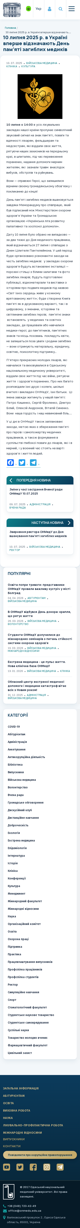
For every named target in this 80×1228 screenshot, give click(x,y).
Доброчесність (18, 825)
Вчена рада (17, 507)
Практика (14, 954)
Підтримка (15, 947)
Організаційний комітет (24, 924)
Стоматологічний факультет (27, 1007)
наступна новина (47, 523)
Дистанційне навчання (23, 818)
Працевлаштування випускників (30, 962)
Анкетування (16, 749)
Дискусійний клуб (20, 810)
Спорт (12, 1000)
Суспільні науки (18, 1030)
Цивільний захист (20, 1053)
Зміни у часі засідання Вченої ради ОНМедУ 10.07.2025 (36, 491)
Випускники (16, 772)
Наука (12, 916)
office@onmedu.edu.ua (24, 1210)
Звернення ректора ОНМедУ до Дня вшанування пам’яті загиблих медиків (38, 534)
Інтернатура (16, 855)
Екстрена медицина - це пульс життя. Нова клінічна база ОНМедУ (37, 664)
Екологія (14, 833)
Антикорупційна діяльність (26, 757)
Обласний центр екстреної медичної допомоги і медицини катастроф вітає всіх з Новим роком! (37, 686)
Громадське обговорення (25, 802)
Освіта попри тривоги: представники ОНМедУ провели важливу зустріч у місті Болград (39, 589)
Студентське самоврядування (28, 1022)
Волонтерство (18, 624)
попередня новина (34, 480)
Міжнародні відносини (23, 650)
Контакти (12, 1146)
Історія (13, 863)
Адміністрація (40, 504)
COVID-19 (14, 727)
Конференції (17, 878)
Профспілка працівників (25, 969)
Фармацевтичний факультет (27, 1045)
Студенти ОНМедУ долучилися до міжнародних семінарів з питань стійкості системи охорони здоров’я (40, 639)
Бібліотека (15, 764)
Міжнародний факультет (25, 901)
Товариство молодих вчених (27, 1038)
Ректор (14, 550)
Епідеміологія (17, 848)
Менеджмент (16, 893)
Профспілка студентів (23, 977)
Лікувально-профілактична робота (33, 1125)
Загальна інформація (21, 1088)
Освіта (12, 931)
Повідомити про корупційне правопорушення (40, 1154)
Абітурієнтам (36, 598)
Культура (28, 66)
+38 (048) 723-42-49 (21, 1205)
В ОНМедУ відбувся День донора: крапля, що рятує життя (39, 614)
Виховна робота (16, 1110)
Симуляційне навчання (23, 992)
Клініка (11, 66)
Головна (10, 27)
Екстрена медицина (21, 840)
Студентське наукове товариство (31, 1015)
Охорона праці (18, 939)
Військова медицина (41, 63)
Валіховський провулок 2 (25, 1217)
